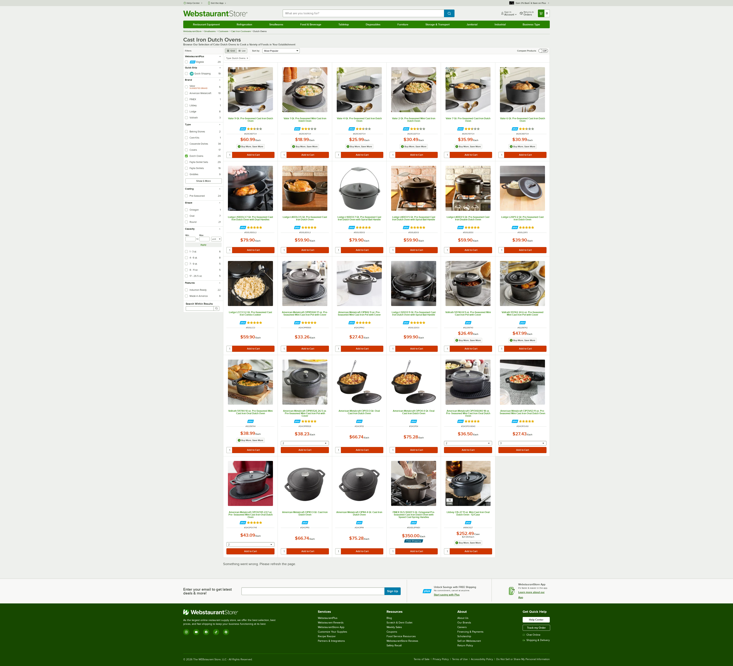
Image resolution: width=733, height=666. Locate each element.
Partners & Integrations (331, 640)
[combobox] (363, 13)
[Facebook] (206, 632)
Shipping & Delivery (538, 640)
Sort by (255, 50)
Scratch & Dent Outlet (399, 622)
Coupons (392, 631)
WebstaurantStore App (331, 627)
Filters (188, 50)
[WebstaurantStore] (231, 612)
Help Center (193, 3)
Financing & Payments (470, 631)
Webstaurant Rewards (331, 622)
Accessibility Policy (482, 659)
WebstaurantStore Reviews (402, 640)
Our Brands (464, 622)
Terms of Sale (421, 659)
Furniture (402, 24)
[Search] (216, 308)
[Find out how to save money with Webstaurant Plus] (243, 128)
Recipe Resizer (327, 636)
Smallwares (276, 24)
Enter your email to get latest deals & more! (207, 591)
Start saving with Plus (447, 594)
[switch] (543, 51)
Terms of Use (460, 659)
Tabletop (343, 24)
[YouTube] (196, 632)
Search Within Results (199, 303)
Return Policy (465, 645)
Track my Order (536, 627)
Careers (462, 627)
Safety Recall (394, 645)
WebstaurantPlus (327, 618)
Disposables (373, 24)
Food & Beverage (310, 24)
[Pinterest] (226, 632)
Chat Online (533, 634)
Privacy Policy (441, 659)
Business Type (531, 24)
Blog (389, 618)
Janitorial (472, 24)
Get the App (217, 3)
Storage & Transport (437, 24)
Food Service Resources (401, 636)
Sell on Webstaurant (469, 640)
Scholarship (464, 636)
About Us (462, 618)
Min (187, 235)
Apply (203, 244)
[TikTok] (216, 632)
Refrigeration (244, 24)
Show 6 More (203, 181)
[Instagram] (186, 632)
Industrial (500, 24)
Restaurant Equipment (206, 24)
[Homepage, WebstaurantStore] (215, 13)
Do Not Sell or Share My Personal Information (523, 659)
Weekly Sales (394, 627)
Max (201, 235)
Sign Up (392, 591)
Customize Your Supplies (332, 631)
